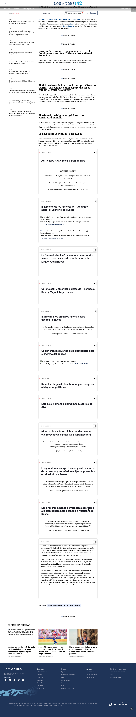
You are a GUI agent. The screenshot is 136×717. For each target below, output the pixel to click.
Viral (62, 686)
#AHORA (46, 482)
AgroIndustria (65, 680)
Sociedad (40, 680)
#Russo (66, 484)
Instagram (10, 680)
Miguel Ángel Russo (55, 605)
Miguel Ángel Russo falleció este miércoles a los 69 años (59, 19)
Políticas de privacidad (117, 672)
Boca (71, 24)
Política (39, 675)
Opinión (63, 672)
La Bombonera (75, 605)
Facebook (5, 680)
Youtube (23, 680)
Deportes (16, 9)
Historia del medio (116, 677)
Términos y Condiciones (118, 669)
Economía (40, 677)
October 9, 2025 (82, 189)
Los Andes (7, 8)
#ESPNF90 (57, 183)
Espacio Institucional (68, 688)
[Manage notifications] (131, 708)
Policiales (40, 683)
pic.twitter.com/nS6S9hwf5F (80, 526)
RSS (111, 675)
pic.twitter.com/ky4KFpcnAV (79, 486)
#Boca (88, 482)
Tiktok (14, 680)
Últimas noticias (42, 672)
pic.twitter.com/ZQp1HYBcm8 (81, 329)
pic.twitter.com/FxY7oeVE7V (68, 185)
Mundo (63, 669)
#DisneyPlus (82, 183)
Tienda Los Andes (91, 675)
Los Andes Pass (91, 672)
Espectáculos (41, 688)
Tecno (63, 683)
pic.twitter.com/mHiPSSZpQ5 (75, 447)
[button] (94, 152)
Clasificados (90, 677)
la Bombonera (68, 26)
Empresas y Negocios (68, 675)
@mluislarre (59, 447)
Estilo (63, 677)
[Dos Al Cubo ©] (118, 706)
